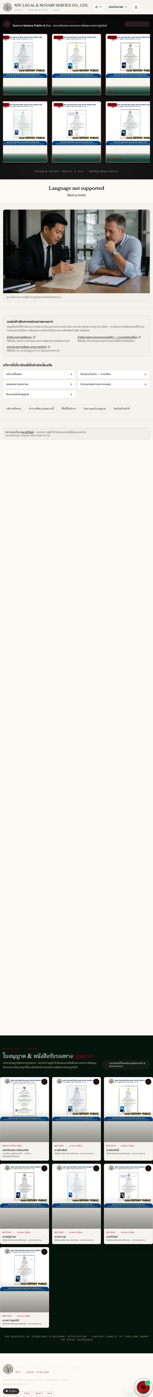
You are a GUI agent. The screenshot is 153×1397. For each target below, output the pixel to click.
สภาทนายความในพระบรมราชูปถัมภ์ (26, 347)
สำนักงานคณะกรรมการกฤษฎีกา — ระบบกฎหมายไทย (107, 337)
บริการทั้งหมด (14, 374)
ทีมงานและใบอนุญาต (17, 394)
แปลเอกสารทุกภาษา (17, 384)
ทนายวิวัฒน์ (27, 432)
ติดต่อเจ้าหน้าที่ (122, 409)
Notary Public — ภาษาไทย (95, 374)
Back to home (76, 194)
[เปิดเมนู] (136, 7)
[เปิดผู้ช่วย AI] (130, 1387)
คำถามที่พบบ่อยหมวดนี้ (41, 409)
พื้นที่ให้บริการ (69, 409)
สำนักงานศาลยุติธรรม (19, 337)
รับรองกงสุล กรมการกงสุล (95, 384)
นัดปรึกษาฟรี (116, 7)
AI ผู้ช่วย (11, 1391)
